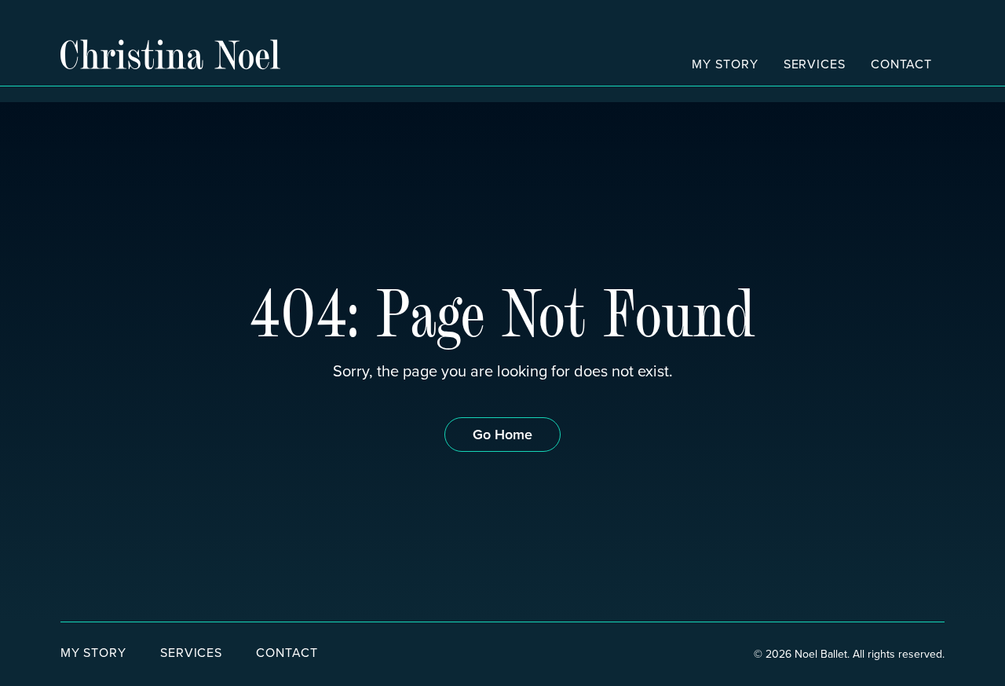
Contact (901, 63)
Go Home (502, 434)
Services (815, 63)
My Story (725, 63)
